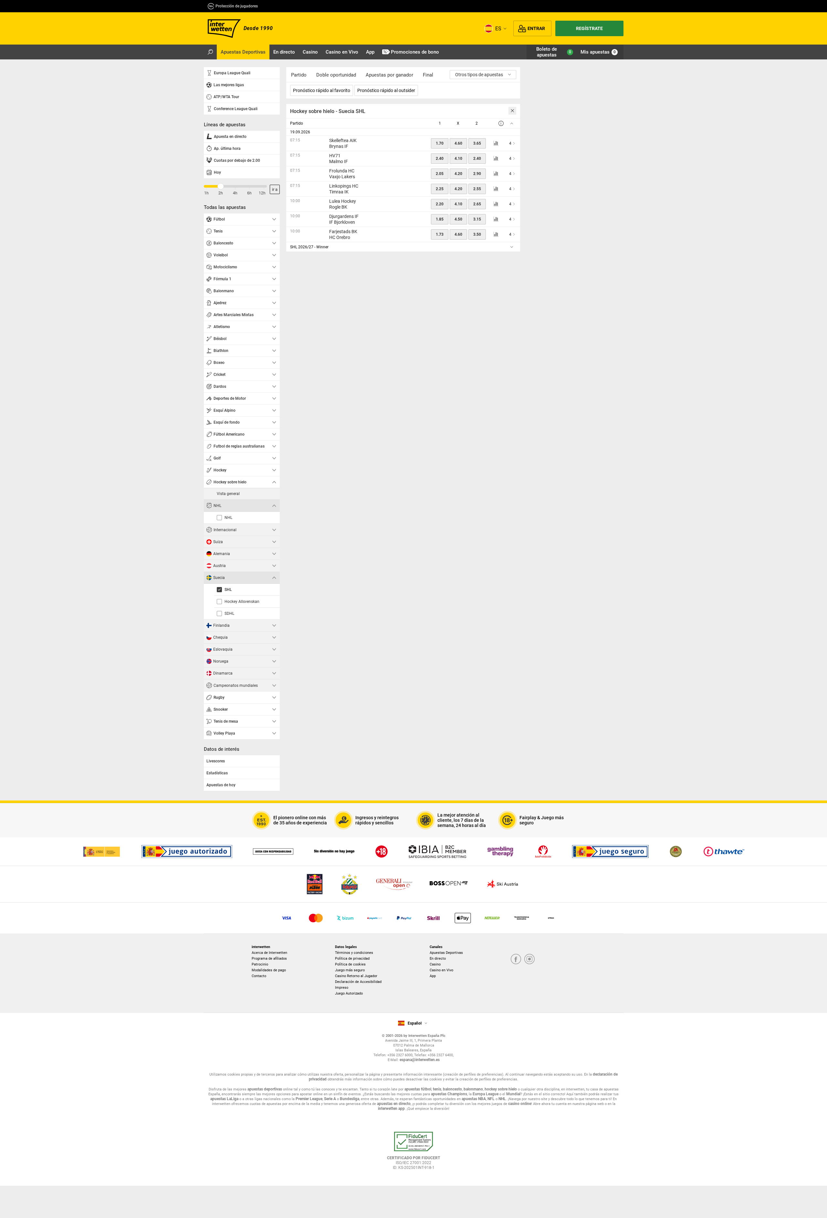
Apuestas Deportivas (446, 953)
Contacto (259, 976)
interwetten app (391, 1108)
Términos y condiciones (354, 953)
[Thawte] (724, 851)
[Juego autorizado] (186, 851)
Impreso (341, 988)
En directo (438, 958)
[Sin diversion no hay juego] (334, 851)
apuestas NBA (474, 1099)
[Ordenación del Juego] (101, 851)
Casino (435, 964)
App (433, 976)
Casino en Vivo (441, 970)
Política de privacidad (352, 958)
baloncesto (452, 1089)
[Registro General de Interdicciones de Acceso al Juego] (543, 851)
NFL (491, 1099)
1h (206, 193)
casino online (519, 1103)
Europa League (485, 1094)
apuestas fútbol (417, 1089)
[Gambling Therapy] (500, 851)
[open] (413, 1153)
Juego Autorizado (349, 993)
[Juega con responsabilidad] (273, 851)
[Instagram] (529, 959)
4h (235, 193)
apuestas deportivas (264, 1089)
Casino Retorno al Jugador (356, 976)
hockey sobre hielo (501, 1089)
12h (262, 193)
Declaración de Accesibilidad (358, 982)
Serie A (330, 1099)
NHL (502, 1099)
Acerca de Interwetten (269, 953)
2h (220, 193)
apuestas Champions (449, 1094)
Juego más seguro (350, 970)
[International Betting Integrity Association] (437, 851)
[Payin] (463, 918)
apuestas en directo (394, 1103)
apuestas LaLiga (224, 1099)
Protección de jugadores (236, 6)
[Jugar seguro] (610, 851)
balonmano (473, 1089)
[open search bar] (210, 52)
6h (249, 193)
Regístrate (589, 28)
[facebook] (516, 959)
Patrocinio (260, 964)
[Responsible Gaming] (381, 851)
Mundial (513, 1094)
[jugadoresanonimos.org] (675, 851)
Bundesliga (349, 1099)
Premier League (309, 1099)
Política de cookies (350, 964)
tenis (437, 1089)
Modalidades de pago (269, 970)
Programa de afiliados (269, 958)
